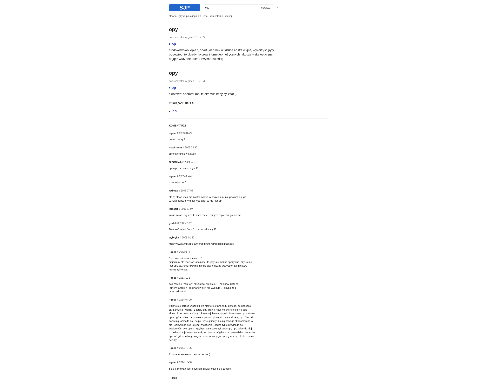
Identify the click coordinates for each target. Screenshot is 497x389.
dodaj (174, 377)
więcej (228, 16)
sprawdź (266, 7)
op (174, 44)
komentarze (216, 16)
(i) (196, 37)
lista (205, 16)
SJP (184, 8)
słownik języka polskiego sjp (185, 16)
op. (175, 111)
